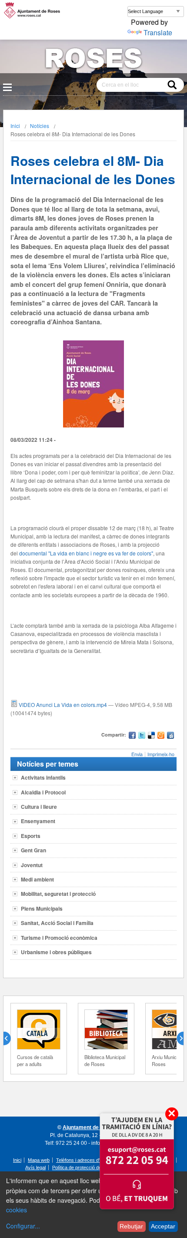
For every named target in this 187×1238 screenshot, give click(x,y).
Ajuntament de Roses (89, 1127)
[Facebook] (132, 736)
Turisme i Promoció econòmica (59, 938)
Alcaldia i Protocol (43, 792)
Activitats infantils (43, 777)
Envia (137, 754)
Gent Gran (33, 850)
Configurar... (23, 1225)
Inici (15, 125)
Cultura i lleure (39, 807)
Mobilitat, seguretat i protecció (58, 894)
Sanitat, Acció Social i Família (57, 923)
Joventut (32, 865)
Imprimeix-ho (160, 754)
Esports (30, 836)
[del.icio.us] (151, 736)
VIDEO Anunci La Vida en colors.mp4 (62, 704)
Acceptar (163, 1226)
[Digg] (170, 736)
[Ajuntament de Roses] (93, 60)
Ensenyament (38, 821)
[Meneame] (160, 736)
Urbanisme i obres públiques (56, 952)
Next (177, 1039)
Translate (158, 32)
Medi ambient (37, 879)
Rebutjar (131, 1226)
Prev (10, 1039)
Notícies (39, 125)
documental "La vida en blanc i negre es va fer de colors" (86, 553)
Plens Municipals (42, 908)
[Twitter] (141, 736)
